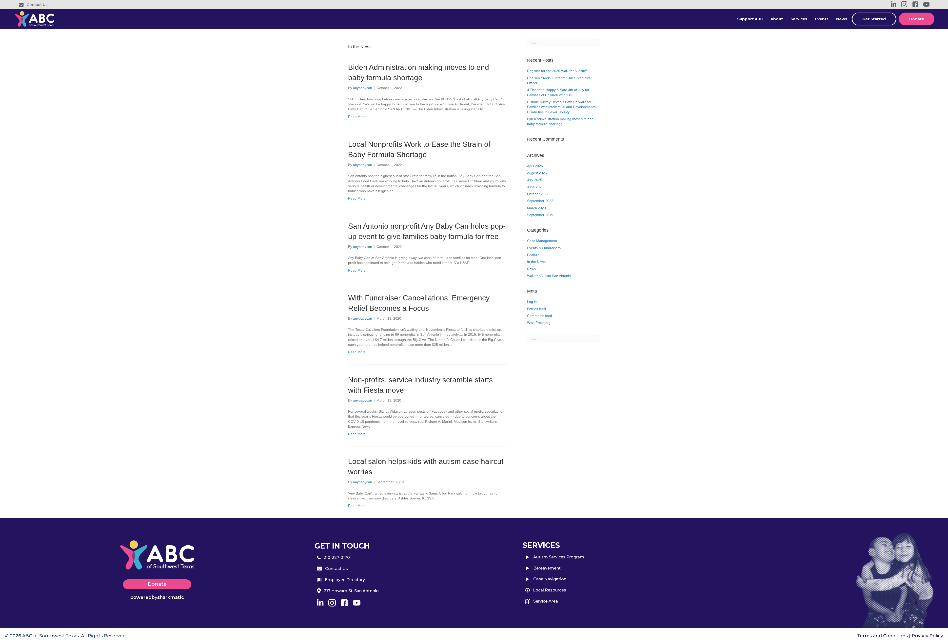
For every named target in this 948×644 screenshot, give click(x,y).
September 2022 (540, 201)
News (841, 19)
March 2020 (536, 208)
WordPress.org (539, 323)
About (776, 19)
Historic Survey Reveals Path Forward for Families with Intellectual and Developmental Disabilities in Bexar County (561, 107)
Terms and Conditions (882, 636)
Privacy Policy (927, 636)
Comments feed (539, 316)
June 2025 (535, 187)
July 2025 (534, 180)
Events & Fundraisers (544, 248)
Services (798, 19)
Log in (532, 302)
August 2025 (537, 173)
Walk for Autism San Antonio (549, 276)
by (157, 597)
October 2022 (538, 194)
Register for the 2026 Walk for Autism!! (557, 71)
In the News (536, 262)
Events (822, 19)
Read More (357, 117)
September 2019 (540, 215)
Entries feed (536, 309)
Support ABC (750, 19)
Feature (533, 255)
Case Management (542, 241)
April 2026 (535, 166)
